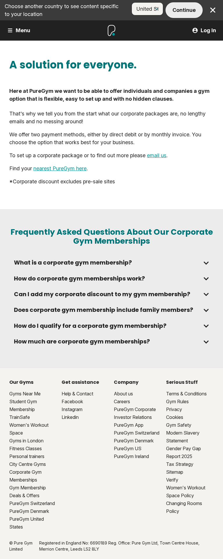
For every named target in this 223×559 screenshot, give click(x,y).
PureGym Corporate (135, 409)
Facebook (72, 401)
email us (156, 155)
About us (123, 394)
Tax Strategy (179, 464)
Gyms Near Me (25, 394)
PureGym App (128, 425)
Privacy (174, 409)
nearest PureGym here (60, 168)
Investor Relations (133, 417)
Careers (122, 401)
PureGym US (127, 448)
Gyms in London (26, 441)
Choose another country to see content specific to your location (61, 10)
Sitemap (174, 472)
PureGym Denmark (29, 511)
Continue (184, 10)
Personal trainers (26, 456)
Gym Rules (177, 401)
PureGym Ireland (131, 456)
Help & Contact (77, 394)
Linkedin (70, 417)
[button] (111, 262)
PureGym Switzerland (32, 503)
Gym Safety (178, 425)
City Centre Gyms (27, 464)
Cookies (174, 417)
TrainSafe (19, 417)
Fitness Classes (25, 448)
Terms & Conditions (186, 394)
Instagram (72, 409)
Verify (172, 480)
